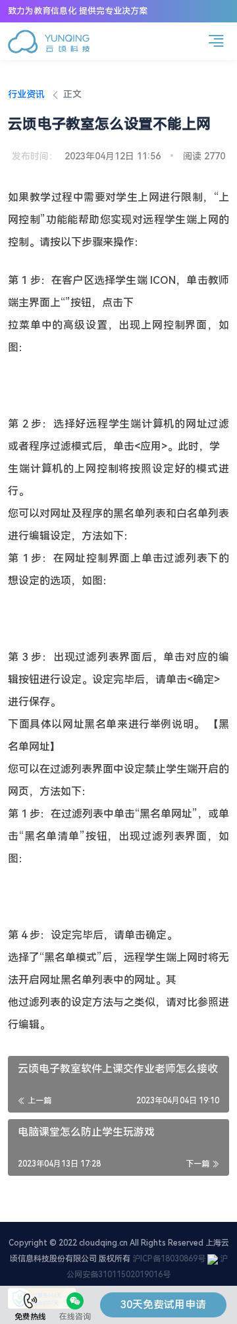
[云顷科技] (49, 41)
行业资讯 (26, 94)
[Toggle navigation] (216, 41)
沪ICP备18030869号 (168, 1258)
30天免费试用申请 (163, 1304)
